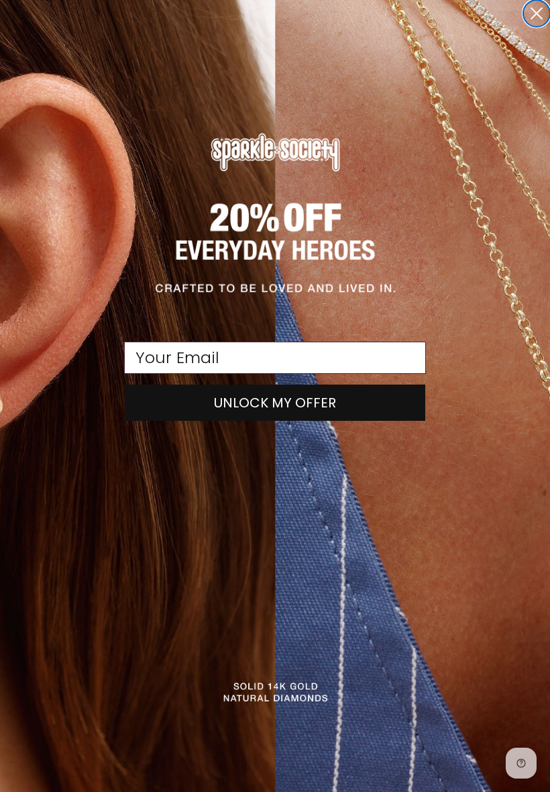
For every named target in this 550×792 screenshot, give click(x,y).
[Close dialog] (536, 13)
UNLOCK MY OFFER (275, 402)
